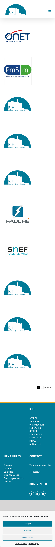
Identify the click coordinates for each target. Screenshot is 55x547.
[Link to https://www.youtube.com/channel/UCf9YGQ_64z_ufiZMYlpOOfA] (43, 493)
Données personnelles (14, 478)
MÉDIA (32, 440)
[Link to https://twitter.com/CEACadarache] (37, 493)
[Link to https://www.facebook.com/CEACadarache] (31, 493)
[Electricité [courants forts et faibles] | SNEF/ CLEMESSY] (17, 235)
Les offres (8, 468)
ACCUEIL (33, 418)
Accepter (27, 523)
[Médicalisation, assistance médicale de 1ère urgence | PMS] (18, 59)
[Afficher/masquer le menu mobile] (49, 10)
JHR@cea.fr (34, 471)
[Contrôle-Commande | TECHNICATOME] (17, 161)
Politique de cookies (21, 544)
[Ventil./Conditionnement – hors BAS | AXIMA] (17, 345)
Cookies (7, 481)
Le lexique (8, 471)
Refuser (27, 530)
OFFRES (33, 431)
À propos (8, 465)
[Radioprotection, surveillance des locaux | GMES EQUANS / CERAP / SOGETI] (17, 125)
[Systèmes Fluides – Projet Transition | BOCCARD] (17, 271)
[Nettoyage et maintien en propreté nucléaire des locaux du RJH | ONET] (17, 22)
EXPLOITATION (36, 437)
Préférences (27, 538)
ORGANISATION (36, 424)
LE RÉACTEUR (35, 428)
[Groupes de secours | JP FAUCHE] (17, 198)
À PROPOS (34, 421)
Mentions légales (34, 544)
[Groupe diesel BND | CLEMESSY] (17, 88)
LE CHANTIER (35, 434)
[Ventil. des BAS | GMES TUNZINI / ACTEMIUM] (17, 308)
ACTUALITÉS (35, 444)
